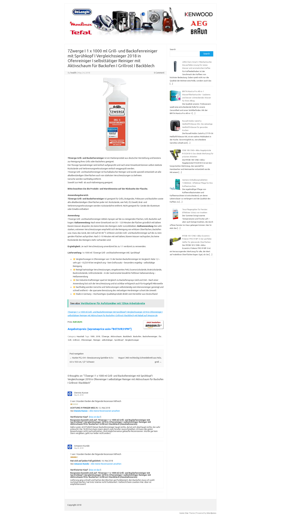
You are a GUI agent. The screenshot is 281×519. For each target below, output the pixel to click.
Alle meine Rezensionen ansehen (104, 411)
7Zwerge (105, 336)
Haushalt (80, 336)
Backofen (137, 336)
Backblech (127, 336)
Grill (69, 340)
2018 (98, 336)
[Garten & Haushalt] (140, 35)
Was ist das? (95, 417)
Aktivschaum (116, 336)
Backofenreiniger (150, 336)
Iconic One (184, 513)
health (73, 73)
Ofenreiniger (86, 340)
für (160, 336)
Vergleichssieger (132, 340)
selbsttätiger (107, 340)
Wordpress (211, 513)
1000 (92, 336)
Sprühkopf (119, 340)
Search (173, 49)
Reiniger (96, 340)
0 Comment (159, 73)
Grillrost (76, 340)
